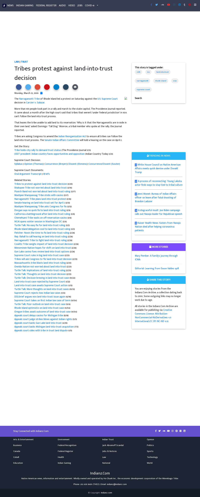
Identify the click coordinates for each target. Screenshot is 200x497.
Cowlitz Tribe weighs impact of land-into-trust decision (44, 244)
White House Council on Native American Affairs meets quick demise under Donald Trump (158, 168)
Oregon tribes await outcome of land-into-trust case (42, 312)
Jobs (80, 5)
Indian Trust (108, 439)
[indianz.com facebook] (151, 5)
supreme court (143, 89)
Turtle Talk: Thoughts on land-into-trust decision (40, 274)
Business (17, 445)
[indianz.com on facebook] (156, 431)
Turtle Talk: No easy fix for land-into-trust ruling (40, 225)
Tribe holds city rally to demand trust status (38, 150)
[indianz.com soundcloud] (162, 5)
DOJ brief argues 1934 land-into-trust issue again (40, 297)
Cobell (16, 457)
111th (138, 72)
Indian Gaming (24, 5)
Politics (150, 445)
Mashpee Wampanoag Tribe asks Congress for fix (40, 206)
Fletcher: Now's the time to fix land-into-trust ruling (42, 233)
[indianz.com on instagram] (173, 431)
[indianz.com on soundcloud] (164, 431)
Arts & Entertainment (23, 439)
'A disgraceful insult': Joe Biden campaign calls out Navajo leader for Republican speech (158, 212)
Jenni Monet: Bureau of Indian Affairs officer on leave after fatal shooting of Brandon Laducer (156, 197)
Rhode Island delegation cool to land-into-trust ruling (42, 229)
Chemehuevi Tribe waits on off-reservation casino (41, 218)
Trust (24, 62)
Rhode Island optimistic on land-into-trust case (39, 308)
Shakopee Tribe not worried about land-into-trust (40, 188)
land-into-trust (162, 72)
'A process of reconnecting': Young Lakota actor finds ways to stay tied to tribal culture (158, 183)
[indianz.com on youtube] (168, 5)
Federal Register (46, 5)
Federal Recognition (67, 445)
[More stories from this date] (41, 93)
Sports (150, 451)
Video (71, 5)
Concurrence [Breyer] (56, 164)
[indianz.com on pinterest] (176, 431)
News (10, 5)
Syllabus (18, 164)
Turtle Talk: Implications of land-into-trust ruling (40, 270)
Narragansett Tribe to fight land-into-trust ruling (40, 240)
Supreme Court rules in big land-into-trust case (39, 255)
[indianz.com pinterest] (189, 5)
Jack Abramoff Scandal (113, 445)
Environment (64, 439)
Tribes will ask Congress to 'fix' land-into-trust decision (43, 259)
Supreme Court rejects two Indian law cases (37, 293)
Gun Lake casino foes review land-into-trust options (42, 252)
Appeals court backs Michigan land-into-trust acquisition (44, 327)
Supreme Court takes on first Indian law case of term (42, 300)
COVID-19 (89, 5)
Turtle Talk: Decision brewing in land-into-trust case (41, 278)
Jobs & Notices (109, 451)
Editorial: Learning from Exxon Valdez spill (157, 268)
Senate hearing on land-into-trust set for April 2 (39, 203)
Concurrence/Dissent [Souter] (104, 164)
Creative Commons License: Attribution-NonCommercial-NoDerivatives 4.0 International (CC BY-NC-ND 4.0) (153, 315)
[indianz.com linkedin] (179, 5)
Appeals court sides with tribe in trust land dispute (41, 330)
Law (16, 62)
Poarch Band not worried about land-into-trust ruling (42, 191)
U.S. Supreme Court (108, 99)
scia (175, 80)
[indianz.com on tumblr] (184, 5)
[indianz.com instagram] (174, 5)
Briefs (46, 174)
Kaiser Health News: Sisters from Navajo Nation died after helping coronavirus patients (158, 227)
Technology (152, 457)
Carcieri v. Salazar (35, 102)
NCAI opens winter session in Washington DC (38, 221)
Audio (62, 5)
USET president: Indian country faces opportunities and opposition (49, 154)
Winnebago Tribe (170, 478)
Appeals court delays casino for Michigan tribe (39, 315)
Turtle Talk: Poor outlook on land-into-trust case (40, 304)
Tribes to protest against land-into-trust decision (41, 184)
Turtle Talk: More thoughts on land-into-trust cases (41, 289)
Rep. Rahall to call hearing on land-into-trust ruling (41, 236)
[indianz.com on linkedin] (184, 431)
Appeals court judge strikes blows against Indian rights (43, 319)
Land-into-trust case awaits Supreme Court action (41, 285)
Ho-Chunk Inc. (110, 478)
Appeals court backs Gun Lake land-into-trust (38, 323)
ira (148, 72)
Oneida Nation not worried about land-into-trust (40, 267)
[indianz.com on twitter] (159, 431)
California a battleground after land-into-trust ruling (42, 214)
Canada (16, 451)
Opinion (150, 439)
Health (61, 457)
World (149, 463)
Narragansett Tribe (29, 99)
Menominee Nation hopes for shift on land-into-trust (43, 248)
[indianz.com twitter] (156, 5)
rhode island (160, 80)
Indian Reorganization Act (72, 136)
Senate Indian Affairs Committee (62, 140)
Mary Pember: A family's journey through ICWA (156, 258)
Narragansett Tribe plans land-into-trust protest (40, 199)
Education (18, 463)
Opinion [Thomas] (33, 164)
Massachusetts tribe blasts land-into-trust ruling (40, 263)
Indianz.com (106, 493)
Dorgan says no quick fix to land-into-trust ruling (40, 210)
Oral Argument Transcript (28, 174)
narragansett (142, 80)
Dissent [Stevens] (77, 164)
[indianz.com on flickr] (195, 5)
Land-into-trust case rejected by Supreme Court (40, 282)
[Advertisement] (100, 37)
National (106, 463)
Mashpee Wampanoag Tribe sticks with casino (39, 195)
